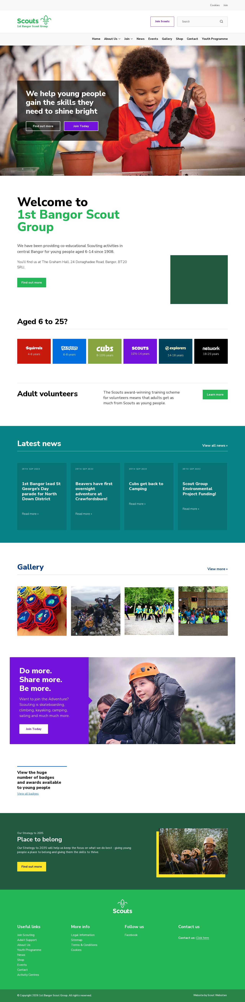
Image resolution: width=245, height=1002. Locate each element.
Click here (202, 938)
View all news (213, 445)
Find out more (43, 126)
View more (216, 569)
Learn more (215, 394)
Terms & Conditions (84, 945)
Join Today (81, 126)
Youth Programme (215, 39)
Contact (192, 39)
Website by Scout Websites (210, 995)
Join (226, 5)
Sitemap (76, 940)
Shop (179, 39)
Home (96, 39)
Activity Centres (28, 975)
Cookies (215, 5)
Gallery (167, 39)
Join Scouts (162, 21)
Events (153, 39)
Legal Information (83, 935)
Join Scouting (25, 935)
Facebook (131, 935)
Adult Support (27, 940)
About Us (110, 39)
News (141, 39)
